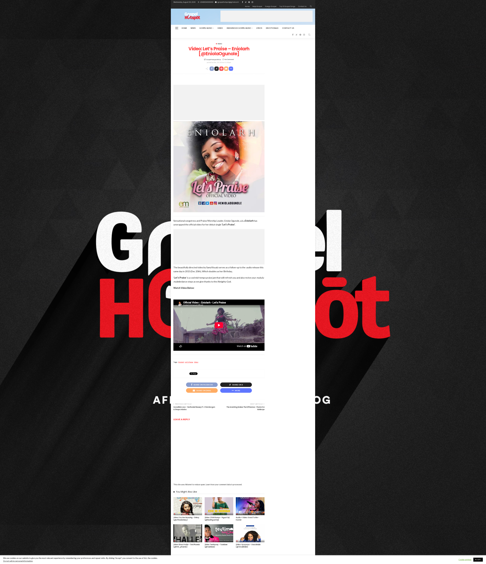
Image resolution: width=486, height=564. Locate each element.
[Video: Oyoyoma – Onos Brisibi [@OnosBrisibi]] (250, 533)
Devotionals (272, 28)
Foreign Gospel (270, 6)
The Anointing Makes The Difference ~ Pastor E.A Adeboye (245, 408)
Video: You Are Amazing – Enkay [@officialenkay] (186, 518)
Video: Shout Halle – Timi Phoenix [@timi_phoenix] (186, 545)
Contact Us (302, 6)
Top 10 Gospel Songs (287, 6)
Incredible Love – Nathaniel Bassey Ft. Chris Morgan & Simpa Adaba (194, 408)
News (193, 28)
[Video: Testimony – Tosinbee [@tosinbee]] (219, 533)
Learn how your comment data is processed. (224, 484)
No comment (229, 59)
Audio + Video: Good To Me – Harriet (247, 518)
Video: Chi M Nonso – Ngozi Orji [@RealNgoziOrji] (217, 518)
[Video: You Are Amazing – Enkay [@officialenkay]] (187, 506)
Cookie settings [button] (465, 560)
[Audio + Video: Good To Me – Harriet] (250, 506)
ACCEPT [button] (478, 560)
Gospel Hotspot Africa (213, 59)
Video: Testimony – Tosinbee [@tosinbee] (216, 545)
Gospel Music (205, 28)
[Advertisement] (266, 16)
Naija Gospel (257, 6)
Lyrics (259, 28)
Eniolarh (181, 362)
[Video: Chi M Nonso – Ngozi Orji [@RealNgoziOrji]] (219, 506)
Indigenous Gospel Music (239, 28)
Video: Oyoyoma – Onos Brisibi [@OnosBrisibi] (248, 545)
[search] (311, 6)
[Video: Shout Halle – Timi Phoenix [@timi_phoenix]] (187, 533)
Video (220, 28)
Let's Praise (189, 362)
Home (247, 6)
